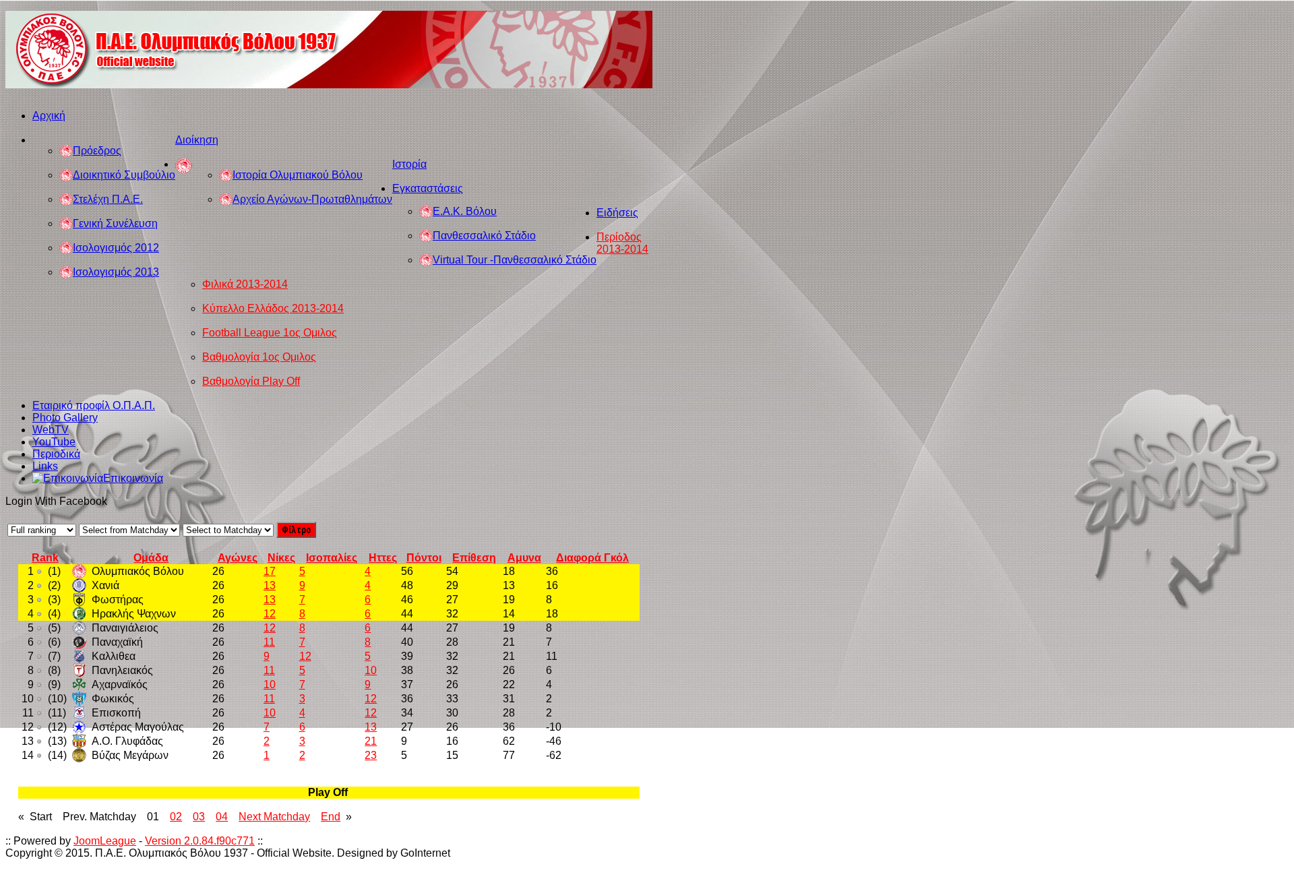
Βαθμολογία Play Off (251, 381)
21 (371, 741)
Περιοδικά (56, 454)
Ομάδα (150, 557)
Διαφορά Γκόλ (592, 557)
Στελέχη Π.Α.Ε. (108, 199)
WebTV (50, 429)
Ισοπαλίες (331, 557)
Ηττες (383, 557)
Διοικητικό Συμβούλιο (124, 175)
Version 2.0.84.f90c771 (200, 841)
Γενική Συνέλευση (115, 223)
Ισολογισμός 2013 (116, 272)
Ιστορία (409, 164)
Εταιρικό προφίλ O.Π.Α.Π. (93, 405)
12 (270, 613)
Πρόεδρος (97, 150)
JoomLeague (104, 841)
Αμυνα (524, 557)
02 (176, 816)
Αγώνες (237, 557)
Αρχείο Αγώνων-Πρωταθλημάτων (312, 199)
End (330, 816)
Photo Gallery (65, 417)
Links (45, 466)
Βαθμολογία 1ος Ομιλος (259, 357)
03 (199, 816)
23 (371, 755)
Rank (45, 557)
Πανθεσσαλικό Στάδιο (484, 235)
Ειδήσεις (617, 212)
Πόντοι (423, 557)
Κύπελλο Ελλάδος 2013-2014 (273, 308)
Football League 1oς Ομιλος (269, 332)
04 (222, 816)
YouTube (53, 442)
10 (371, 670)
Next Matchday (274, 816)
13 (270, 585)
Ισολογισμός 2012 (116, 247)
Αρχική (48, 115)
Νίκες (281, 557)
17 (270, 571)
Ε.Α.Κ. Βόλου (465, 211)
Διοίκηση (196, 140)
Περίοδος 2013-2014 (622, 243)
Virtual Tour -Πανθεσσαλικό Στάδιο (514, 260)
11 (269, 642)
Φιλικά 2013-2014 (245, 284)
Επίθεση (474, 557)
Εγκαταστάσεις (427, 188)
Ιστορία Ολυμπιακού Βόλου (298, 175)
